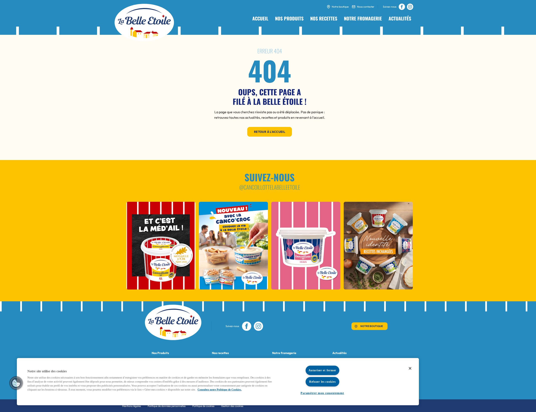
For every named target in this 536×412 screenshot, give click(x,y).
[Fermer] (410, 368)
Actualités (400, 18)
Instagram (410, 7)
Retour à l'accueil (269, 132)
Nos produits (289, 18)
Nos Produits (160, 353)
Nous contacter (365, 6)
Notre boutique (340, 6)
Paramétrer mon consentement (322, 393)
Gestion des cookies (232, 406)
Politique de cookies (203, 406)
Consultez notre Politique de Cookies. (220, 389)
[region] (218, 381)
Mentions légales (131, 406)
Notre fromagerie (363, 18)
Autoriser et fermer (322, 370)
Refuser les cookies (322, 381)
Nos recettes (323, 18)
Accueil (260, 18)
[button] (16, 383)
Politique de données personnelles (167, 406)
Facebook (401, 7)
